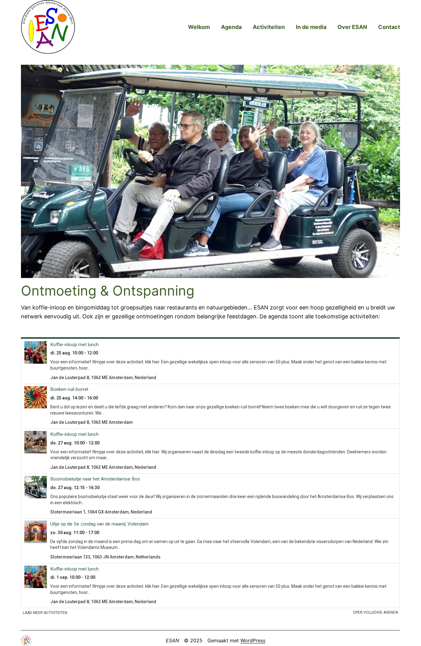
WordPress (252, 640)
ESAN (172, 640)
